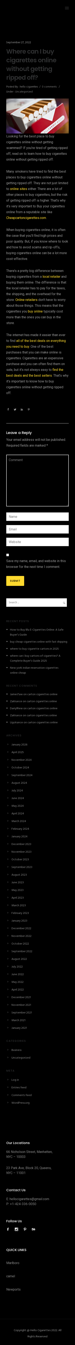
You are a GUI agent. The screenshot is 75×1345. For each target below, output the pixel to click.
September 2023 (21, 867)
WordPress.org (20, 1103)
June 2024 (17, 798)
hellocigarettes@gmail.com (29, 1199)
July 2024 (17, 790)
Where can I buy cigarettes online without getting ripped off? (31, 64)
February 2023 (20, 913)
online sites (18, 189)
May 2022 (17, 982)
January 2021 (19, 1028)
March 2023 (18, 905)
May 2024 (17, 806)
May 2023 (17, 890)
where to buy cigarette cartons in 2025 (34, 649)
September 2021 (21, 1012)
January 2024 (19, 836)
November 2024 (21, 760)
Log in (15, 1080)
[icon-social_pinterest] (26, 1229)
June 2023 (17, 882)
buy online (35, 311)
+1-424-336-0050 (23, 1204)
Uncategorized (24, 92)
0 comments (49, 87)
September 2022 (21, 951)
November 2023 (21, 852)
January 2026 (19, 744)
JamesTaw (16, 694)
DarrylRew (16, 708)
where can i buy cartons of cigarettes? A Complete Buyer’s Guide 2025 (35, 658)
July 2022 (17, 966)
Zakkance (16, 701)
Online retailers (26, 300)
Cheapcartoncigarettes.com (26, 218)
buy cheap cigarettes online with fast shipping (38, 641)
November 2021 (21, 1005)
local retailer (51, 277)
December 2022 (21, 928)
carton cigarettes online (42, 694)
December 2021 (21, 997)
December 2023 (21, 844)
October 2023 (20, 859)
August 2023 (19, 875)
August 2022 (19, 959)
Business (16, 1050)
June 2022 (17, 974)
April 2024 (17, 813)
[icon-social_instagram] (17, 1229)
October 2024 (20, 767)
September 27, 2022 (18, 42)
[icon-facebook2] (9, 1229)
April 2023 (17, 897)
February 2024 (20, 829)
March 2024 (18, 821)
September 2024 (21, 775)
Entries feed (18, 1087)
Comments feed (21, 1095)
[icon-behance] (33, 1229)
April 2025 (17, 752)
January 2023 (19, 920)
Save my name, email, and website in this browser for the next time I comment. (36, 564)
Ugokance (16, 722)
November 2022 (21, 936)
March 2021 (18, 1020)
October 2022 (20, 943)
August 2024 (19, 783)
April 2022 (17, 989)
